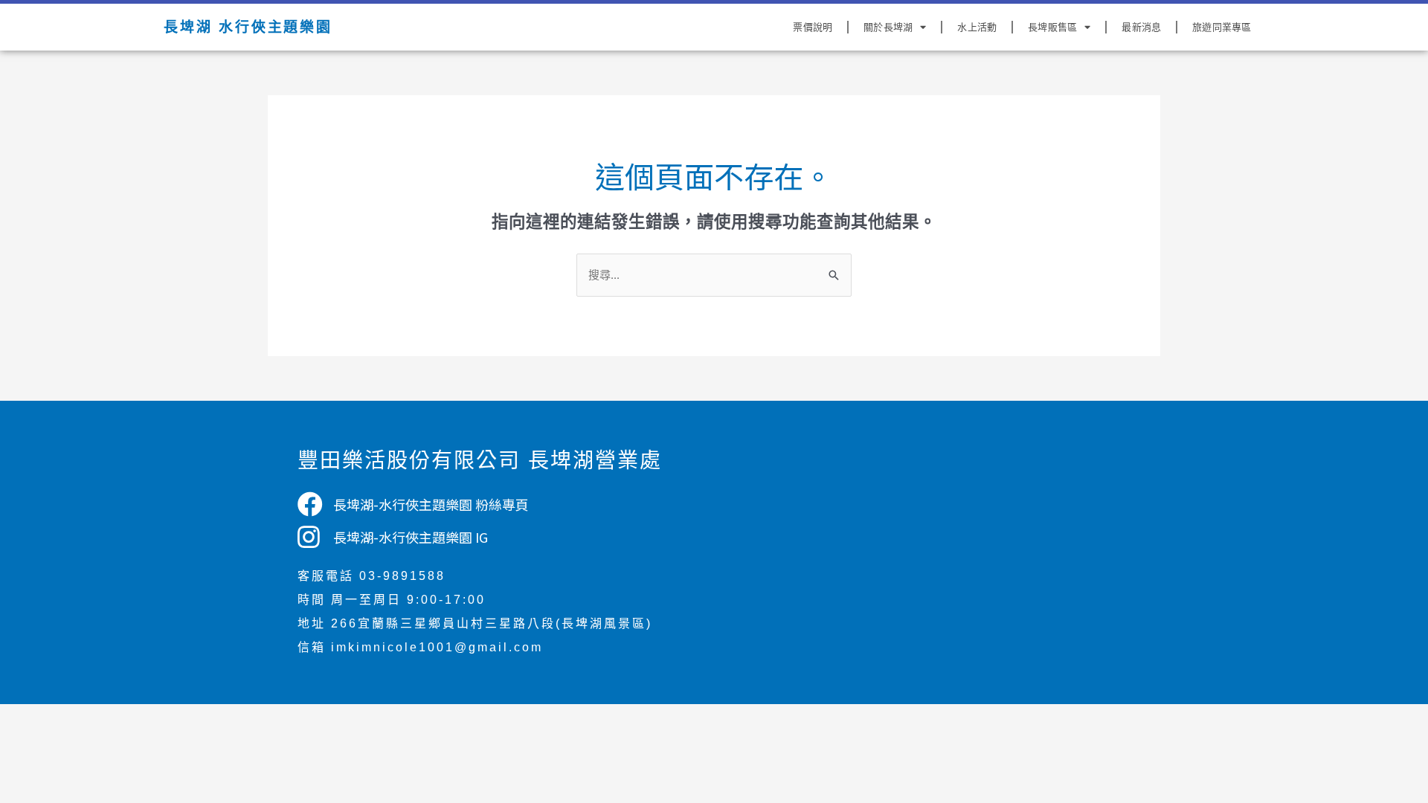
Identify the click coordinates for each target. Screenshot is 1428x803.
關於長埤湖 (888, 27)
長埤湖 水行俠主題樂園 (248, 27)
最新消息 (1141, 27)
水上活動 (977, 27)
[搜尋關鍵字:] (714, 274)
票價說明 (812, 27)
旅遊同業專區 (1221, 27)
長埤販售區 (1052, 27)
